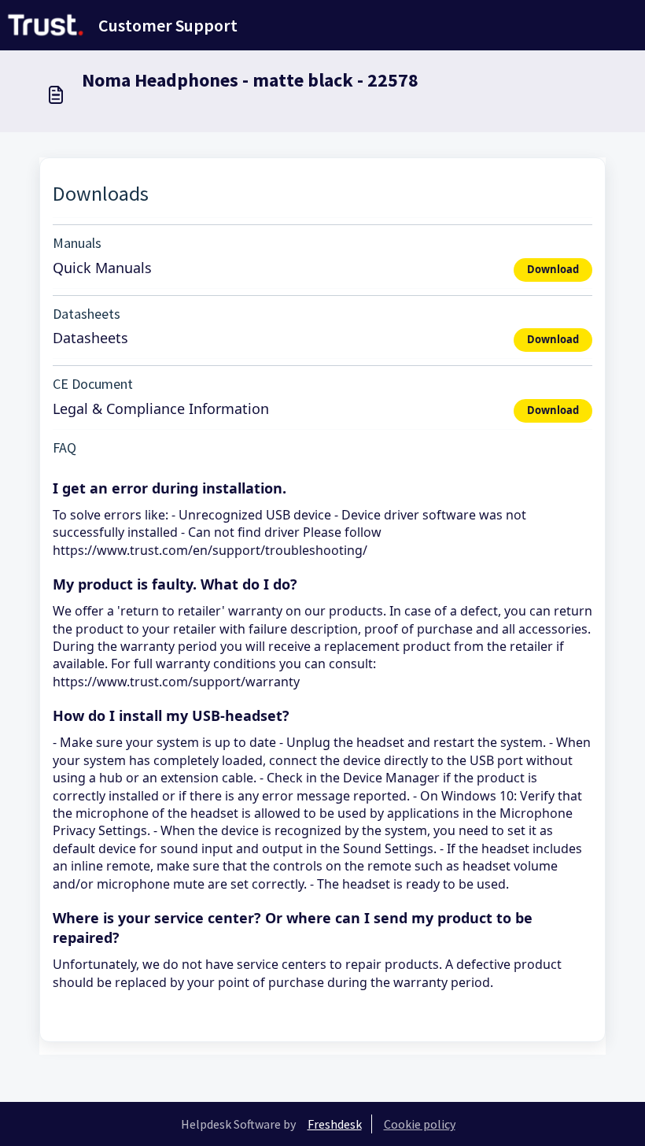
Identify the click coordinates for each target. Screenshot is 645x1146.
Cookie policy (419, 1124)
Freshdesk (335, 1124)
